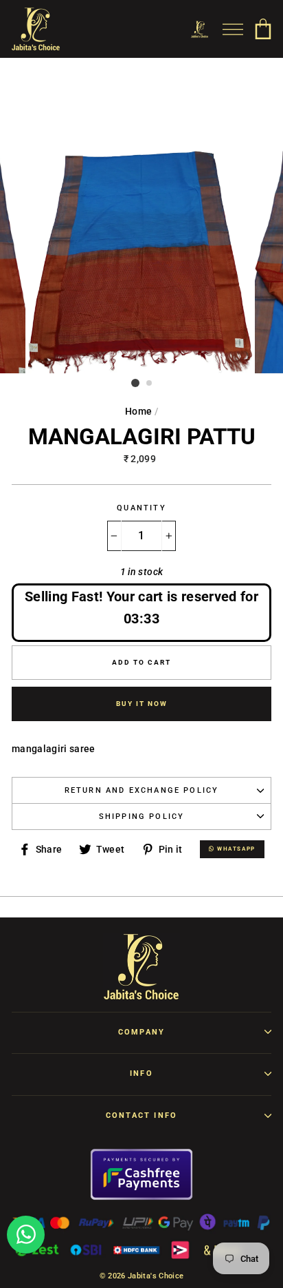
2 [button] (149, 383)
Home (138, 411)
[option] (141, 232)
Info (141, 1073)
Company (141, 1032)
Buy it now (142, 703)
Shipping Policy (142, 816)
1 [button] (135, 383)
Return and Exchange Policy (142, 790)
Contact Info (141, 1115)
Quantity (141, 507)
